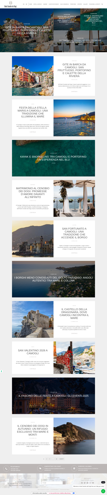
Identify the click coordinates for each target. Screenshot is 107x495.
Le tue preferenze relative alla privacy (60, 493)
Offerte (79, 4)
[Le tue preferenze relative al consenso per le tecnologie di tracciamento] (1, 371)
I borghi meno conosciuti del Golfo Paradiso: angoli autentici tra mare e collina (53, 279)
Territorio (73, 4)
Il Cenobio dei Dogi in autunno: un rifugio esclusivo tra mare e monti (33, 430)
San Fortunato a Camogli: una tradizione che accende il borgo (74, 233)
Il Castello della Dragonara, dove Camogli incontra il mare (74, 314)
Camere (45, 4)
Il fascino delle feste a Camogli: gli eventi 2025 (54, 395)
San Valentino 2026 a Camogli (33, 352)
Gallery (85, 4)
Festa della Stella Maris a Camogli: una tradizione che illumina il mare (66, 19)
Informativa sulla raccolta (39, 493)
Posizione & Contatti (94, 4)
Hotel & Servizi (37, 4)
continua (74, 91)
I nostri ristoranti (54, 4)
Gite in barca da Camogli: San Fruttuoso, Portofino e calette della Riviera (27, 30)
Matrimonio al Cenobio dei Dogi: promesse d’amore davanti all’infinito (80, 41)
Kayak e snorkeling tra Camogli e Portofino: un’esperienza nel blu (93, 19)
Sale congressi (64, 4)
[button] (102, 4)
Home (30, 4)
